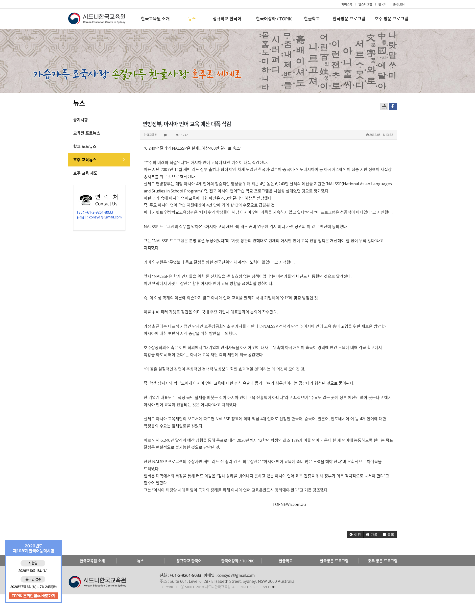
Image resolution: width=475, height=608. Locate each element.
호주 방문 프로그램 (391, 19)
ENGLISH (398, 4)
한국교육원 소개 (155, 19)
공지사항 (80, 119)
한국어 (382, 4)
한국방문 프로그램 (349, 19)
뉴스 (192, 19)
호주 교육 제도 (85, 173)
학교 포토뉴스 (84, 146)
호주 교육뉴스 (84, 160)
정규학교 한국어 (227, 19)
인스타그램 (365, 4)
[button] (355, 534)
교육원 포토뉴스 (86, 133)
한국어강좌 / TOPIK (273, 19)
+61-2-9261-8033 (185, 575)
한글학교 (312, 19)
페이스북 (347, 4)
